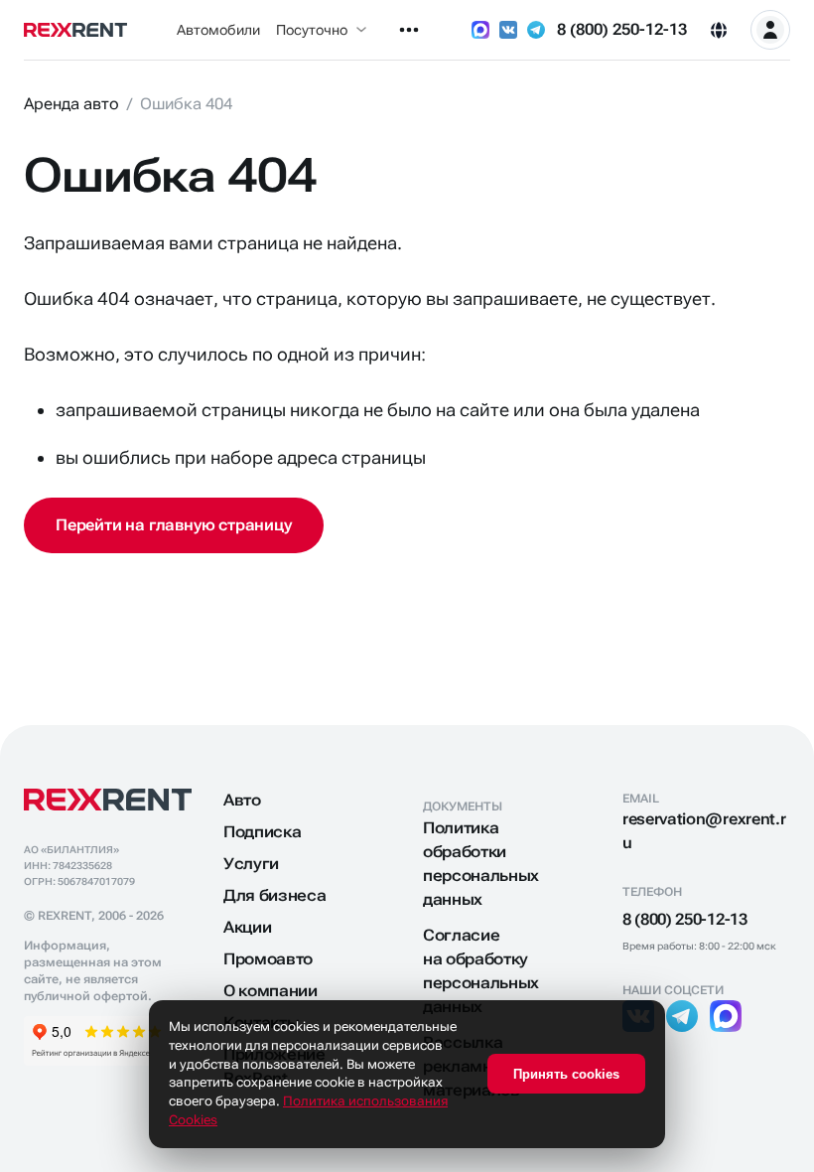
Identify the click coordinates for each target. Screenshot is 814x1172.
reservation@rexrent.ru (703, 830)
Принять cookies (566, 1074)
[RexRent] (75, 30)
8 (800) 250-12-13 (622, 29)
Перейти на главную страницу (174, 524)
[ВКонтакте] (508, 30)
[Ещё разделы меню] (409, 30)
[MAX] (480, 30)
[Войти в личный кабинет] (770, 30)
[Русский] (719, 30)
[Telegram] (536, 30)
